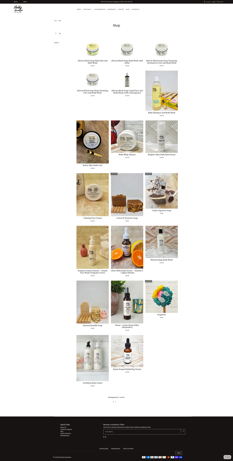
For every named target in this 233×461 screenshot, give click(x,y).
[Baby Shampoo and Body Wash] (161, 91)
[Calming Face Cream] (92, 194)
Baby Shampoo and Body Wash (161, 113)
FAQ (61, 431)
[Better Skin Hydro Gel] (92, 142)
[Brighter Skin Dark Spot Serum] (161, 136)
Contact (121, 9)
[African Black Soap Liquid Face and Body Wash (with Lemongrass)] (127, 80)
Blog (128, 9)
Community (135, 9)
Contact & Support (66, 429)
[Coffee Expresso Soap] (161, 191)
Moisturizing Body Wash (162, 260)
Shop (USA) (87, 9)
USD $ (213, 2)
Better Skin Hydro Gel (92, 165)
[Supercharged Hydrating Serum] (127, 351)
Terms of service (128, 448)
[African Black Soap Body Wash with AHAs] (127, 50)
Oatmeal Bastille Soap (92, 325)
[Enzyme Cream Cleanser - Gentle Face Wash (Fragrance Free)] (92, 247)
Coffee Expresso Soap (161, 210)
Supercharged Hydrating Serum (127, 369)
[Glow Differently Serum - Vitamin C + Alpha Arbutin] (127, 247)
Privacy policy (104, 448)
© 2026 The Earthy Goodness (62, 457)
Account (208, 1)
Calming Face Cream (92, 218)
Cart (221, 1)
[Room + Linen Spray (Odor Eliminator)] (127, 302)
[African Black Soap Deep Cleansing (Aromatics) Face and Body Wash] (161, 50)
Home (15, 1)
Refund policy (64, 435)
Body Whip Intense (127, 155)
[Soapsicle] (161, 297)
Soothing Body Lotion (92, 383)
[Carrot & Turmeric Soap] (127, 194)
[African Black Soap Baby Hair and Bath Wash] (92, 50)
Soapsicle (161, 315)
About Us (63, 427)
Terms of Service (65, 433)
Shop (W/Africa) (99, 9)
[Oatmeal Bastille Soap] (92, 302)
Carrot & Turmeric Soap (127, 218)
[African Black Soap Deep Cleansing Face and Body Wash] (92, 80)
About (25, 1)
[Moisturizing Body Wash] (161, 242)
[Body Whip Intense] (127, 136)
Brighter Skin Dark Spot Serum (161, 155)
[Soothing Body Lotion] (92, 358)
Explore (56, 42)
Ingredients (111, 9)
